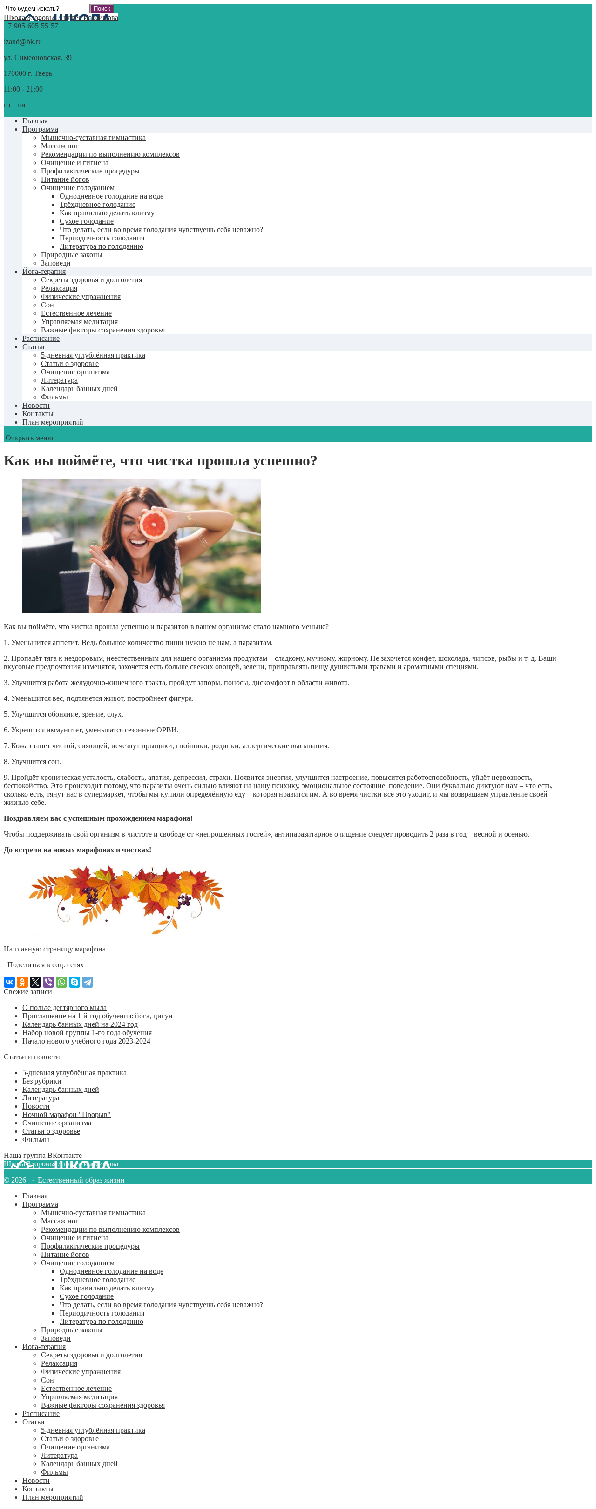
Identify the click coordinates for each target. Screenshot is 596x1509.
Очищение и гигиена (74, 162)
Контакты (38, 414)
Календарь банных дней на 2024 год (80, 1024)
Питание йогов (65, 179)
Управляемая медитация (79, 322)
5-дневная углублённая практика (93, 355)
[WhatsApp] (61, 982)
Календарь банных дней (79, 388)
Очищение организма (75, 372)
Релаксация (59, 288)
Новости (36, 405)
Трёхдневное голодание (97, 204)
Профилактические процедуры (90, 171)
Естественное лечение (76, 313)
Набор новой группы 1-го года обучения (87, 1033)
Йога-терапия (44, 271)
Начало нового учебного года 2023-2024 (86, 1041)
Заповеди (56, 263)
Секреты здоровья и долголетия (91, 280)
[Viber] (48, 982)
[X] (35, 982)
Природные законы (71, 255)
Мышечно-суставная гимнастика (93, 137)
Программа (40, 129)
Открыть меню (28, 438)
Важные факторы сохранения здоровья (103, 330)
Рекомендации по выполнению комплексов (110, 154)
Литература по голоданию (101, 246)
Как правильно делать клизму (107, 213)
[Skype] (74, 982)
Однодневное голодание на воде (111, 196)
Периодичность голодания (102, 238)
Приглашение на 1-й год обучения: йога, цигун (97, 1016)
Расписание (41, 338)
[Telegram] (87, 982)
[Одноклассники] (22, 982)
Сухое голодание (87, 221)
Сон (47, 305)
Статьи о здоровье (70, 363)
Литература (59, 380)
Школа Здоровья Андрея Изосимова (61, 17)
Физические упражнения (81, 296)
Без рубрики (41, 1081)
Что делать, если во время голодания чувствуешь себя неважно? (161, 229)
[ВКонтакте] (9, 982)
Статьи (33, 347)
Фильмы (54, 397)
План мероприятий (52, 422)
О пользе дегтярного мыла (64, 1007)
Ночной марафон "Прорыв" (66, 1114)
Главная (34, 121)
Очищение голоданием (78, 188)
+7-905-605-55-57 (31, 26)
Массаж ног (60, 146)
